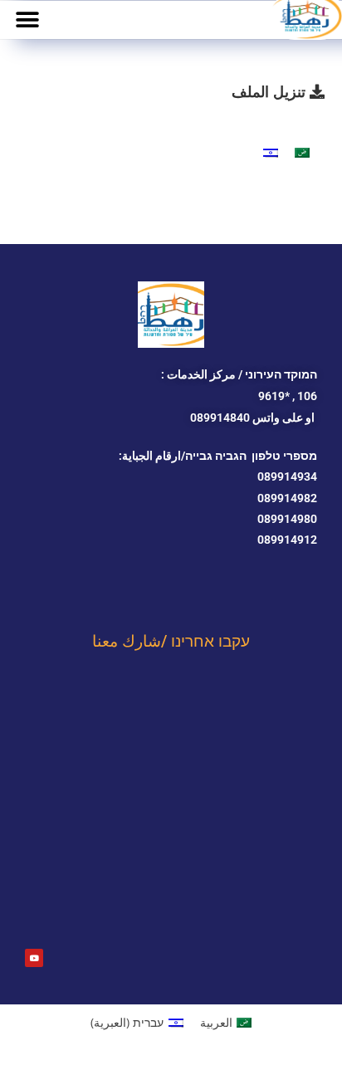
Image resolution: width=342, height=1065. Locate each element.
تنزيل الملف (271, 91)
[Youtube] (34, 958)
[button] (27, 19)
